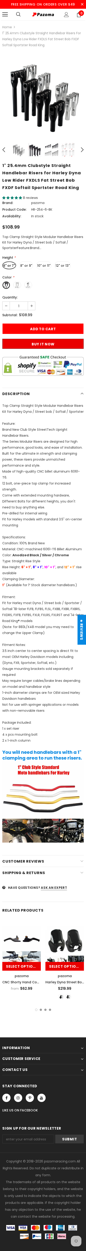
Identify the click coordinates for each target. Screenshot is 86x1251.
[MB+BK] (68, 996)
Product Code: (14, 209)
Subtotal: (9, 315)
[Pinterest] (30, 1098)
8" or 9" (26, 265)
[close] (82, 4)
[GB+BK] (61, 996)
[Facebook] (6, 1098)
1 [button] (36, 1010)
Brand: (7, 203)
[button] (12, 197)
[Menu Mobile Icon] (5, 14)
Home (7, 27)
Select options (22, 966)
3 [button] (45, 1010)
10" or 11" (43, 265)
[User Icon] (66, 14)
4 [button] (50, 1010)
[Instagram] (18, 1098)
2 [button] (41, 1010)
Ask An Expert (54, 887)
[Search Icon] (18, 14)
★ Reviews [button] (81, 629)
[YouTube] (41, 1098)
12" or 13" (62, 265)
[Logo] (43, 14)
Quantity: (9, 297)
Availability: (11, 216)
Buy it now (43, 344)
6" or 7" (9, 265)
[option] (43, 95)
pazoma (37, 203)
